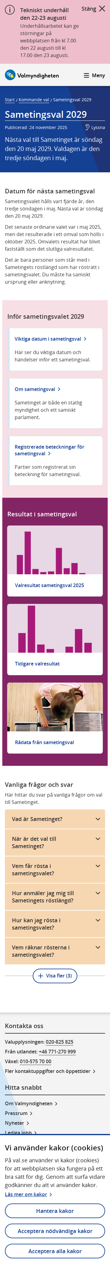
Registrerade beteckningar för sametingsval (49, 450)
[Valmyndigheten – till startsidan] (32, 75)
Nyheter (14, 1123)
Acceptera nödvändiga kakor (55, 1231)
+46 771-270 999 (57, 1051)
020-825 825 (59, 1041)
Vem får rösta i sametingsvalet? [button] (33, 869)
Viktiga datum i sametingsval (48, 338)
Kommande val (34, 99)
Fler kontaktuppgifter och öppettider (47, 1071)
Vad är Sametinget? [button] (37, 819)
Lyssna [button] (98, 127)
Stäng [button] (89, 8)
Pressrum (16, 1113)
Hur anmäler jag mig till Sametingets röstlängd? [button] (43, 896)
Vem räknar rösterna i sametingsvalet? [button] (41, 951)
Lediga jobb (18, 1132)
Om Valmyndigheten (29, 1103)
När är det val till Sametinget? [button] (34, 842)
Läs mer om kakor (26, 1194)
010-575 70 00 (35, 1061)
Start (10, 99)
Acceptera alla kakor (55, 1251)
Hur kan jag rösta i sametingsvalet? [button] (36, 923)
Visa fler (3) (59, 975)
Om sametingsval (35, 389)
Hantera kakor (55, 1210)
